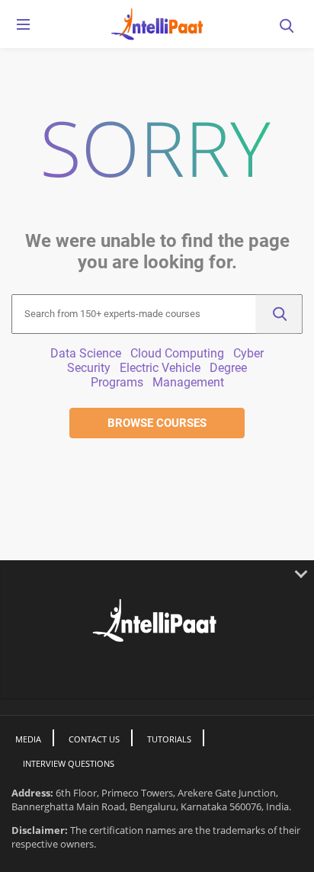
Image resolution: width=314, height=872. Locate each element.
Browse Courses (157, 423)
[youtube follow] (170, 671)
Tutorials (169, 739)
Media (28, 739)
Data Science (85, 353)
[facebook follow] (98, 671)
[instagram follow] (194, 671)
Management (188, 382)
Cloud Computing (177, 353)
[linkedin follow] (147, 671)
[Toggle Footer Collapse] (157, 573)
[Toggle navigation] (23, 27)
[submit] (279, 314)
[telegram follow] (216, 671)
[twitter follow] (121, 671)
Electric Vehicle (160, 368)
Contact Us (94, 739)
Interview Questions (68, 763)
